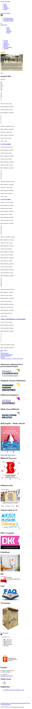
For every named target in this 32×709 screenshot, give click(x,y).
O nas (5, 4)
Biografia (6, 46)
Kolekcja (6, 43)
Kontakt (5, 6)
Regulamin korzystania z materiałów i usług (14, 690)
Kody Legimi (4, 350)
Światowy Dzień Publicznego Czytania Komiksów (13, 319)
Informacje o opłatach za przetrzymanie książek (12, 358)
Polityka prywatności (19, 707)
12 (1, 173)
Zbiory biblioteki (7, 47)
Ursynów (6, 40)
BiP (4, 682)
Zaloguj (5, 9)
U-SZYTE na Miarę (6, 144)
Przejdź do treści (4, 633)
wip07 (3, 52)
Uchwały (6, 42)
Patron (5, 5)
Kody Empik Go (4, 353)
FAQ (5, 683)
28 (1, 283)
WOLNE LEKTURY (6, 356)
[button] (1, 634)
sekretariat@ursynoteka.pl (7, 676)
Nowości (3, 357)
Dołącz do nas (4, 24)
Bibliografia (6, 44)
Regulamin (6, 8)
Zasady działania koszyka (7, 354)
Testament (6, 48)
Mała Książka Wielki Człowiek (8, 455)
